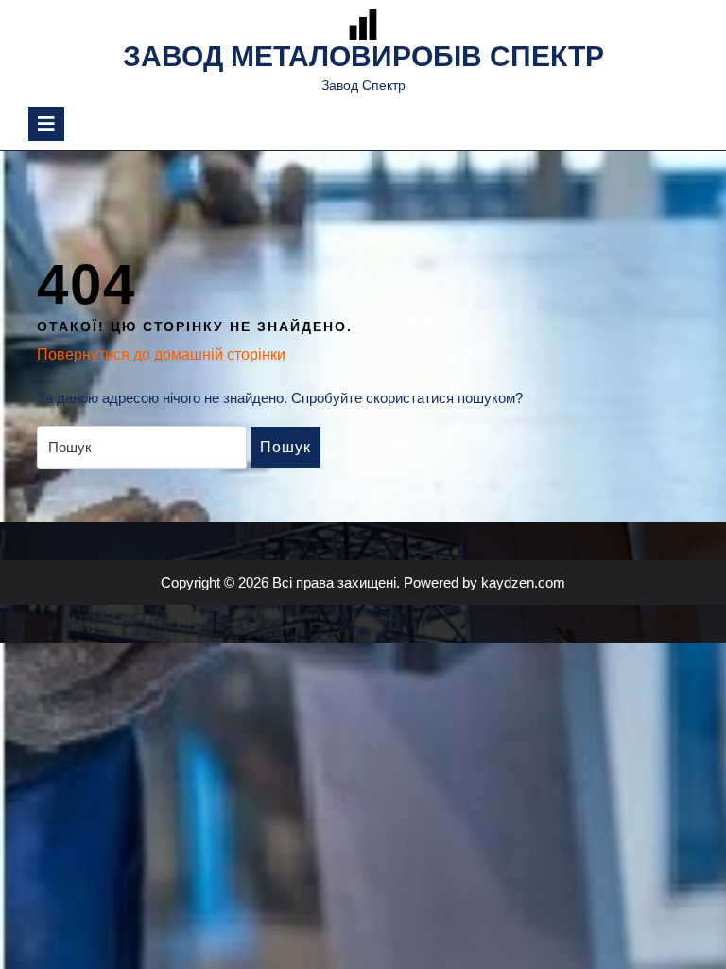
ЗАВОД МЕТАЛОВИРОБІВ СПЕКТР (363, 56)
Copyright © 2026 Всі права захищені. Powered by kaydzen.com (363, 582)
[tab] (46, 124)
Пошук (285, 447)
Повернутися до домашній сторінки (161, 355)
